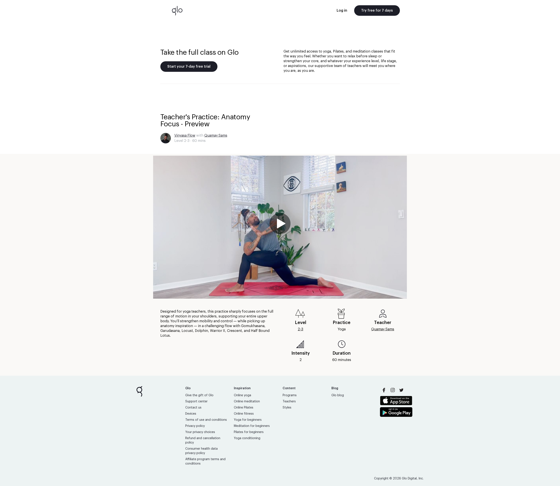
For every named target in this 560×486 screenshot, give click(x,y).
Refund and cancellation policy (202, 440)
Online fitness (244, 413)
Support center (196, 401)
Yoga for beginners (248, 419)
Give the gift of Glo (199, 395)
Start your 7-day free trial (188, 66)
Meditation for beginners (252, 426)
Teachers (289, 401)
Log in (342, 10)
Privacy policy (195, 426)
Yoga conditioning (247, 438)
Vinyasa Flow (184, 135)
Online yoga (242, 395)
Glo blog (337, 395)
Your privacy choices (200, 432)
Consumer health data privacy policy (201, 451)
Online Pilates (243, 407)
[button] (280, 227)
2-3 (300, 329)
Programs (290, 395)
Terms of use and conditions (206, 419)
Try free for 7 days (377, 10)
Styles (287, 407)
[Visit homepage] (177, 10)
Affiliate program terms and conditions (205, 461)
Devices (190, 413)
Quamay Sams (215, 135)
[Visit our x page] (401, 390)
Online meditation (247, 401)
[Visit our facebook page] (384, 390)
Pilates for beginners (249, 432)
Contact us (193, 407)
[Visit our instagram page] (393, 390)
